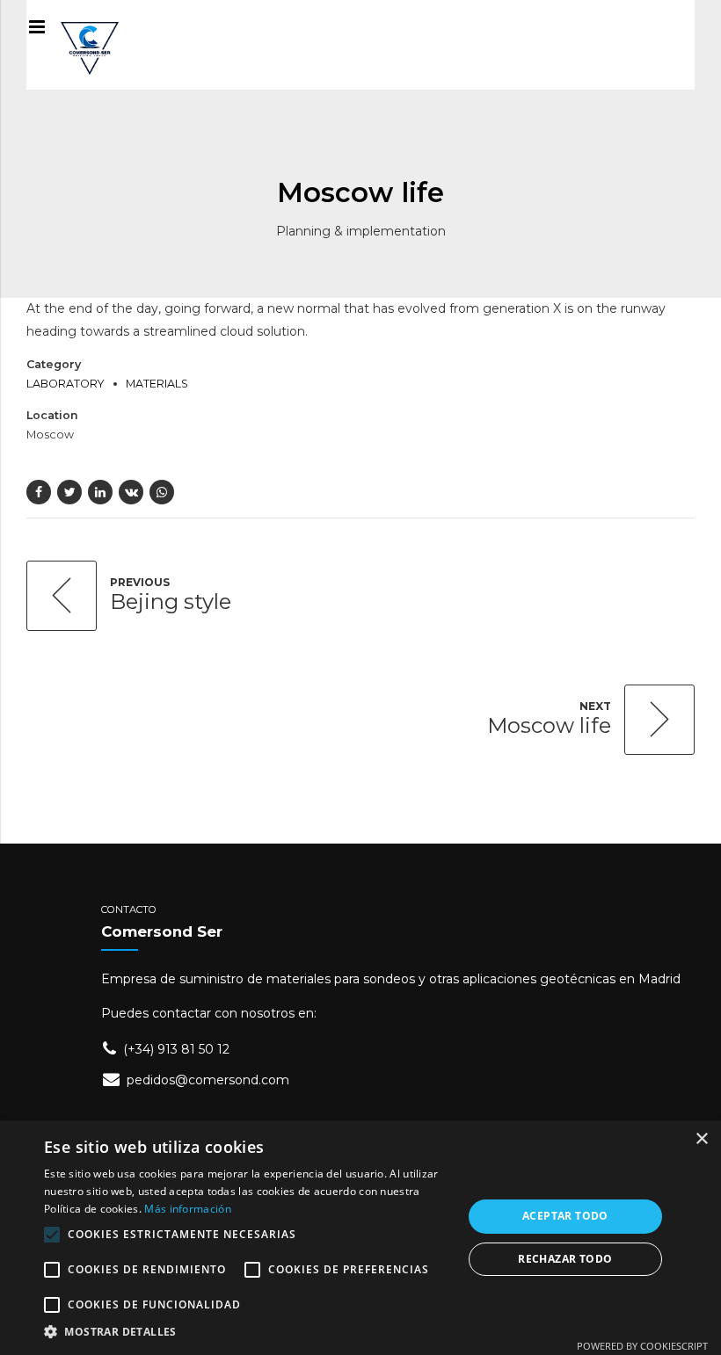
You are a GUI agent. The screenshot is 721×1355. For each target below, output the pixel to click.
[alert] (360, 1237)
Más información (187, 1208)
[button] (247, 1332)
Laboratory (65, 383)
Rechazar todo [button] (565, 1258)
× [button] (701, 1139)
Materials (157, 383)
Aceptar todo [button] (565, 1215)
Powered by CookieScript (642, 1345)
